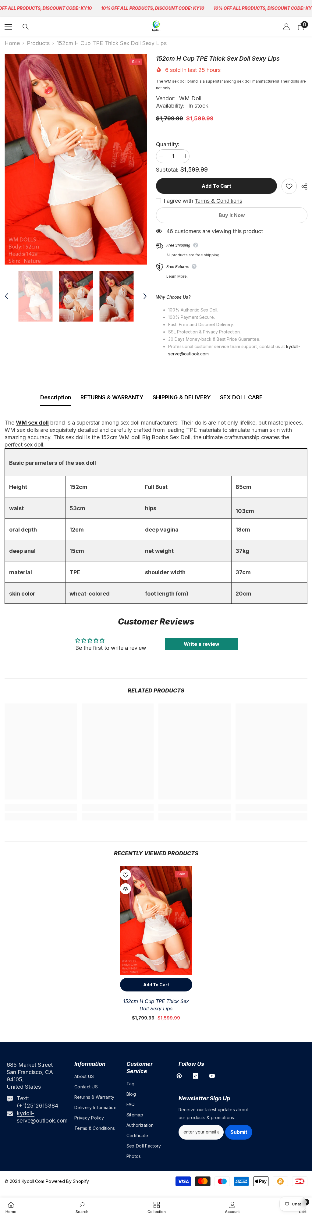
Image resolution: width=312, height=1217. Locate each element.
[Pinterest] (179, 1075)
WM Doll (190, 98)
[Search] (25, 26)
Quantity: (167, 144)
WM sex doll (32, 422)
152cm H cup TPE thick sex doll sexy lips (156, 1005)
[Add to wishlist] (289, 186)
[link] (41, 807)
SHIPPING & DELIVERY (182, 397)
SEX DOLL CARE (241, 397)
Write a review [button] (201, 644)
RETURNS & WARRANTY (112, 397)
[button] (6, 296)
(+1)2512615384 (37, 1105)
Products (38, 43)
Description (55, 397)
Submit (238, 1132)
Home (12, 43)
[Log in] (286, 26)
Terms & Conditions (218, 201)
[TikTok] (195, 1075)
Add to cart (216, 186)
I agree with (178, 201)
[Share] (302, 186)
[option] (76, 159)
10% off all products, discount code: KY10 (152, 8)
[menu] (8, 26)
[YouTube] (212, 1075)
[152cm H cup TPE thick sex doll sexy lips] (156, 920)
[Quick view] (125, 888)
